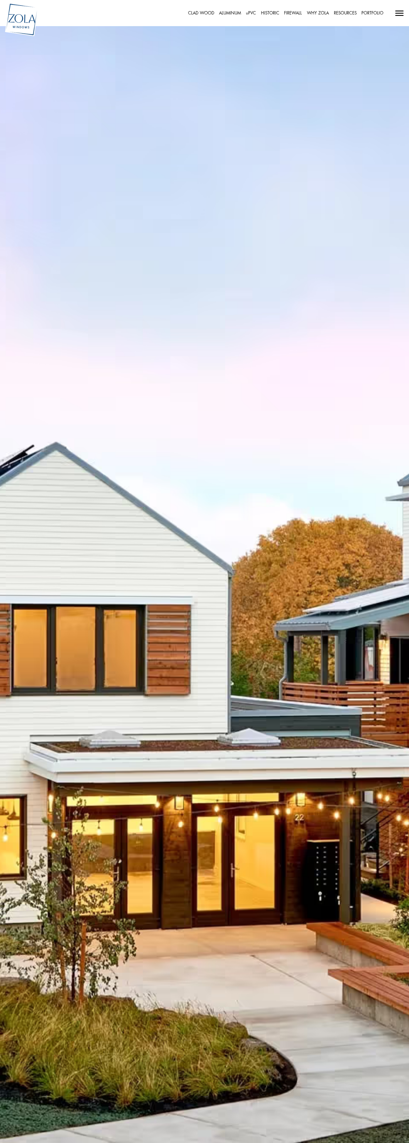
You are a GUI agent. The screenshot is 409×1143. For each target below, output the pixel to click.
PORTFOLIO (372, 13)
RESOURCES (345, 13)
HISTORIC (270, 13)
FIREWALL (293, 13)
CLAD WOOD (201, 13)
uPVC (251, 13)
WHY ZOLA (318, 13)
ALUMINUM (230, 13)
